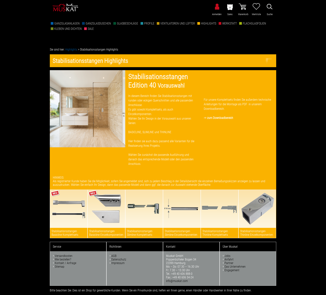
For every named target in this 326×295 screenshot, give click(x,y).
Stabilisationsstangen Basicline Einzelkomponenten (106, 233)
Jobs (227, 256)
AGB (114, 256)
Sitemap (59, 266)
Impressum (118, 263)
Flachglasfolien (254, 23)
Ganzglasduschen (98, 23)
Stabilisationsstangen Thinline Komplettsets (215, 233)
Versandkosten (63, 256)
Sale (91, 29)
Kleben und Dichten (68, 29)
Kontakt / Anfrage (65, 263)
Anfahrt (229, 259)
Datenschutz (118, 259)
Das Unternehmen (235, 266)
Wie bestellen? (63, 259)
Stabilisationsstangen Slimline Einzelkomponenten (181, 233)
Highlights (208, 23)
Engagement (232, 270)
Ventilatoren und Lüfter (177, 23)
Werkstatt (229, 23)
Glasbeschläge (127, 23)
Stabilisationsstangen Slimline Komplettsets (139, 233)
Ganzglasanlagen (67, 23)
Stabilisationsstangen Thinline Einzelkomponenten (256, 233)
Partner (229, 263)
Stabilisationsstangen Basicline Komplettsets (65, 233)
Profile (149, 23)
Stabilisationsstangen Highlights (99, 49)
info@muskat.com (177, 281)
